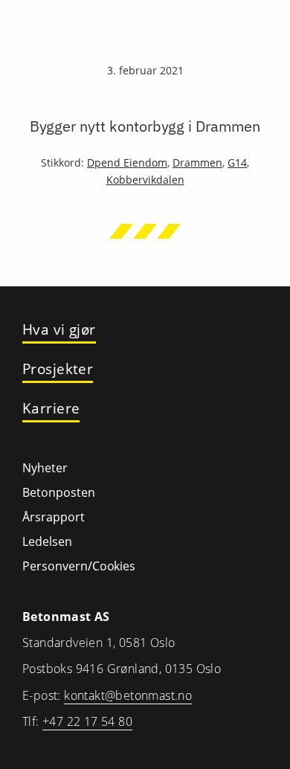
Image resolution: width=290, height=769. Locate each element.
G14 (237, 162)
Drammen (197, 162)
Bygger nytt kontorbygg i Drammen (145, 126)
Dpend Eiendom (127, 162)
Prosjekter (57, 369)
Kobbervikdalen (145, 180)
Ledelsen (47, 541)
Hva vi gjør (59, 330)
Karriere (51, 408)
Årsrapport (53, 517)
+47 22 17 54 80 (87, 721)
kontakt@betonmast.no (128, 695)
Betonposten (58, 492)
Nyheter (45, 468)
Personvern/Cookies (78, 566)
